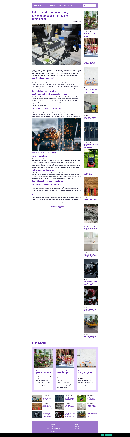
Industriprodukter (77, 21)
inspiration (38, 378)
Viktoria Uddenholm (44, 22)
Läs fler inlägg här (57, 207)
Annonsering (53, 5)
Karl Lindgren (90, 376)
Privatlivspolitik (108, 434)
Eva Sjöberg (48, 376)
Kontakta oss (71, 5)
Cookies (64, 5)
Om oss (59, 5)
